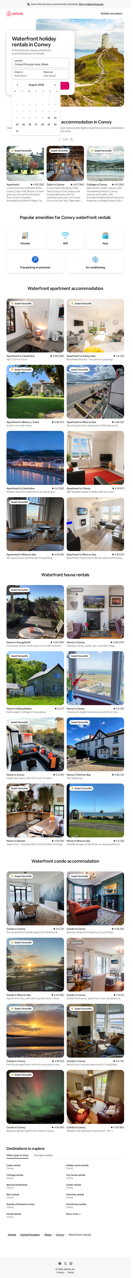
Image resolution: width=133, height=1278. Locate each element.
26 (30, 124)
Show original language (91, 4)
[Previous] (59, 139)
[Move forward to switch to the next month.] (55, 85)
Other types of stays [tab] (17, 1155)
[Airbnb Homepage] (14, 13)
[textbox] (26, 76)
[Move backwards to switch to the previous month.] (17, 85)
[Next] (71, 139)
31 (17, 131)
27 (36, 124)
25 (23, 124)
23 (55, 117)
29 (49, 124)
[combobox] (40, 64)
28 (42, 124)
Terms (70, 1272)
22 (49, 117)
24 (17, 124)
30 (55, 124)
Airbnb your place (111, 13)
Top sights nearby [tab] (43, 1155)
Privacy (60, 1272)
